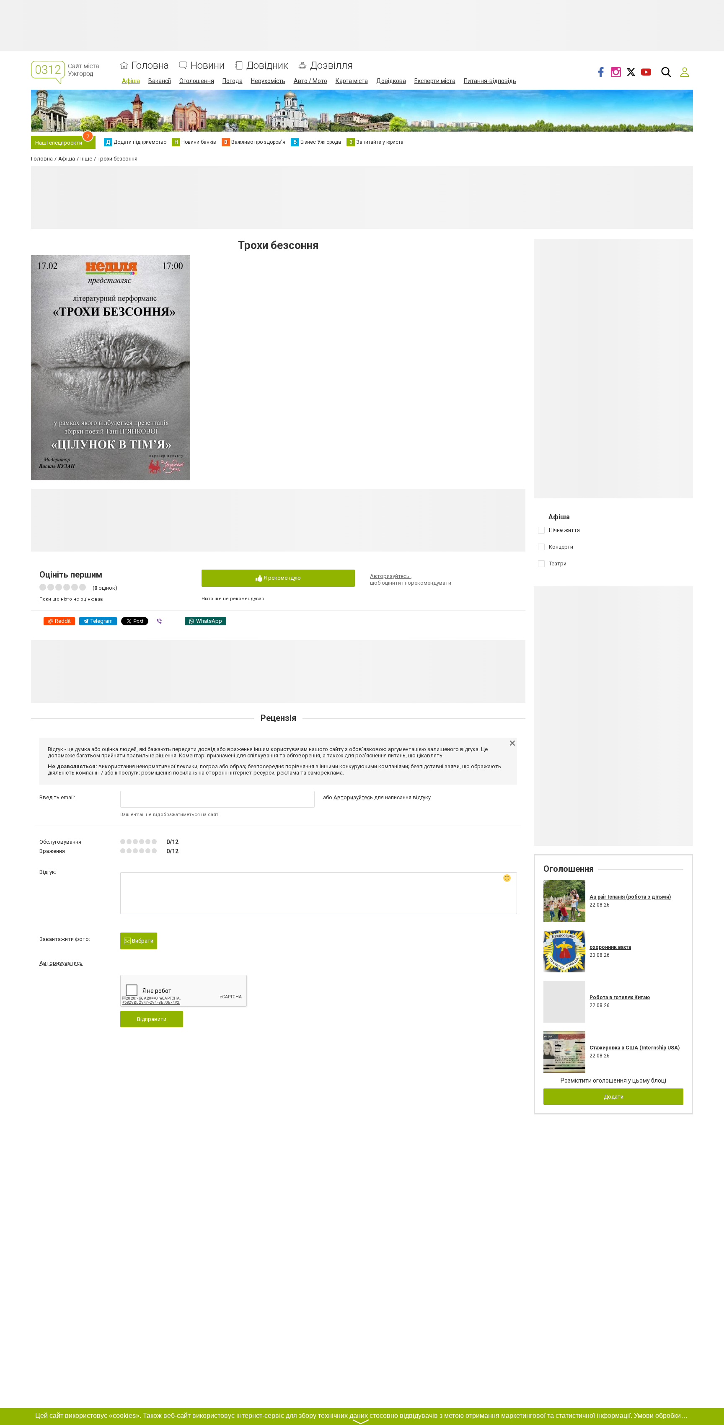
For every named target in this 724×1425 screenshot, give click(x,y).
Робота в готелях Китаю (620, 997)
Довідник (267, 65)
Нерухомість (268, 81)
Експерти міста (434, 81)
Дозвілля (331, 65)
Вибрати (142, 941)
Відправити (151, 1019)
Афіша (131, 81)
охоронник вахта (610, 947)
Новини (208, 65)
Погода (232, 81)
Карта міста (352, 81)
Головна (150, 65)
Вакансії (159, 81)
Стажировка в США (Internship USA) (635, 1048)
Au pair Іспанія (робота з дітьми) (630, 897)
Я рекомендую (281, 578)
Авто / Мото (310, 81)
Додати (613, 1096)
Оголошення (196, 81)
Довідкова (391, 81)
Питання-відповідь (490, 81)
